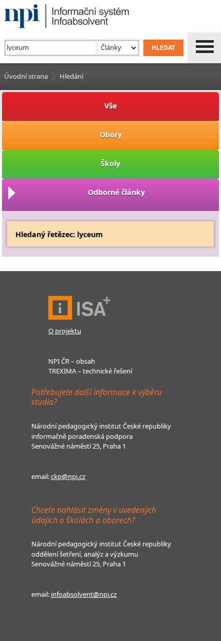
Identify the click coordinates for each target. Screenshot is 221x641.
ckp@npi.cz (68, 476)
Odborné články (116, 192)
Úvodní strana (26, 76)
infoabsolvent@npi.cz (84, 594)
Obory (111, 134)
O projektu (64, 330)
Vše (110, 106)
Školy (110, 163)
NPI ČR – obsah (71, 361)
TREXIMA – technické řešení (90, 371)
